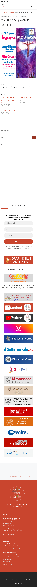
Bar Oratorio (12, 12)
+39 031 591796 (8, 532)
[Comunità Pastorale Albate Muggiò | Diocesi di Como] (2, 5)
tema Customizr (27, 579)
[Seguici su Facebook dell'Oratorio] (4, 2)
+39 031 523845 (8, 521)
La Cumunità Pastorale (9, 80)
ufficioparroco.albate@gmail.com (14, 548)
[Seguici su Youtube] (2, 2)
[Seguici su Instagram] (7, 2)
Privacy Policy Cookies (12, 565)
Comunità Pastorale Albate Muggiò (16, 575)
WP (13, 579)
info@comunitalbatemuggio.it (13, 556)
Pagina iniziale (4, 12)
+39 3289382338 (9, 523)
